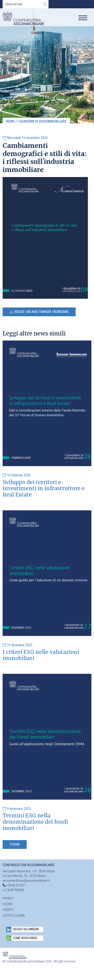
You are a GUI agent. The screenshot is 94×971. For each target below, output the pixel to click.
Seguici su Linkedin (26, 929)
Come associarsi (25, 938)
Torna (15, 844)
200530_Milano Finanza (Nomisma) (41, 312)
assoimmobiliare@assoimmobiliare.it (26, 881)
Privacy (8, 898)
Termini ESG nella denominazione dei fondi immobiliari (35, 822)
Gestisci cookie (14, 916)
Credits (8, 910)
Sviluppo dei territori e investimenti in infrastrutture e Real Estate (44, 488)
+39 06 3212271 (16, 885)
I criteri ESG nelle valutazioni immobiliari (41, 655)
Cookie (7, 904)
